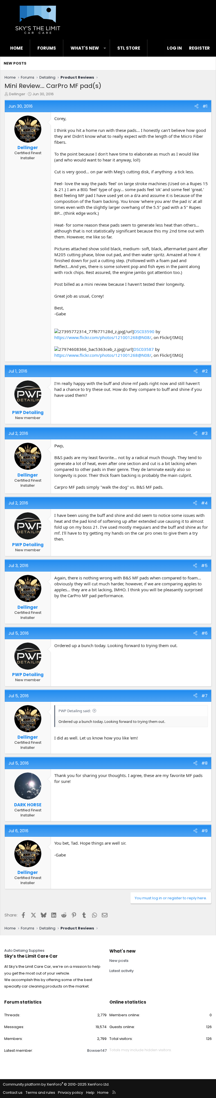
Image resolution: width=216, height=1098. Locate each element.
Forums (46, 48)
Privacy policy (70, 1092)
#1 (205, 106)
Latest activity (121, 970)
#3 (204, 433)
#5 (204, 565)
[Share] (196, 106)
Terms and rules (40, 1092)
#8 (204, 763)
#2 (205, 371)
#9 (204, 831)
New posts (15, 63)
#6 (204, 633)
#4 (204, 503)
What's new (85, 48)
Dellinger (17, 94)
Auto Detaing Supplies (24, 950)
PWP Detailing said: (74, 710)
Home (16, 48)
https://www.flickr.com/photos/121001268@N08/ (102, 337)
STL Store (128, 48)
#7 (204, 696)
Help (90, 1092)
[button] (105, 48)
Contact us (12, 1092)
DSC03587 (143, 349)
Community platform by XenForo (56, 1084)
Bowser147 (97, 1050)
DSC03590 (144, 331)
